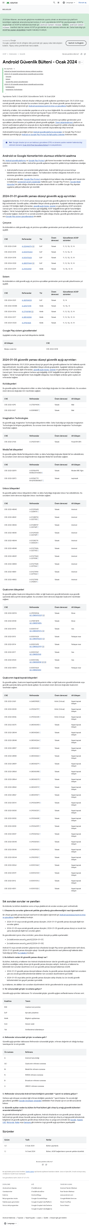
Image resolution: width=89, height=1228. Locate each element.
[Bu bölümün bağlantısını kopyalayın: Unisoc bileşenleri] (22, 488)
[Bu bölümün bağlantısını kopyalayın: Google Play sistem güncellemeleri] (39, 331)
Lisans (39, 1218)
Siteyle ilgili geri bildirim (58, 1218)
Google (73, 1120)
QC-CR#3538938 (35, 662)
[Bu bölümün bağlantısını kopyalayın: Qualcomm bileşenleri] (26, 589)
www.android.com (66, 1195)
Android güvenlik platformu (16, 161)
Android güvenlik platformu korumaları (47, 132)
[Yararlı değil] (84, 54)
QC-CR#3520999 (36, 647)
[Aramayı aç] (54, 2)
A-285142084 (27, 317)
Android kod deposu (10, 1188)
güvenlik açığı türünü (41, 206)
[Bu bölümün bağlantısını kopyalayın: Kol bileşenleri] (18, 384)
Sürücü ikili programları (10, 1205)
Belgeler (7, 9)
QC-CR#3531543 (35, 654)
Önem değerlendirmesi (64, 122)
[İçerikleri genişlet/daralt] (14, 68)
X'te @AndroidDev (37, 1191)
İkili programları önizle (10, 1198)
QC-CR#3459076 (36, 631)
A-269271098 (26, 306)
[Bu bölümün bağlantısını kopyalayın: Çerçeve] (13, 223)
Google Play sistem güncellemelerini (20, 216)
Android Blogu (36, 1195)
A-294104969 (26, 269)
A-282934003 (27, 300)
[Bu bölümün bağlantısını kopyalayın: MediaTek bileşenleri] (25, 450)
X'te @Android (36, 1188)
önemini (53, 206)
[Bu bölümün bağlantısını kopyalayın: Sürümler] (16, 1131)
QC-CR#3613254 (35, 670)
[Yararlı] (81, 54)
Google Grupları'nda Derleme (41, 1205)
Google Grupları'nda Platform (41, 1202)
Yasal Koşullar (30, 1218)
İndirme (5, 1195)
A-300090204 (27, 252)
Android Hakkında (9, 1218)
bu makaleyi (22, 953)
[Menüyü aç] (3, 2)
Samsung (27, 1122)
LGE (4, 1122)
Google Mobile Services (68, 1198)
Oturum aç (82, 3)
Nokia (17, 1122)
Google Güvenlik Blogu (39, 1198)
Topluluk (20, 1218)
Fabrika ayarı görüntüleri (11, 1202)
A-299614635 (26, 323)
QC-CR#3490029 (36, 615)
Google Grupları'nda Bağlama (41, 1209)
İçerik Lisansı (30, 1172)
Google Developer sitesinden (30, 1101)
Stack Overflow (65, 1202)
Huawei (80, 1120)
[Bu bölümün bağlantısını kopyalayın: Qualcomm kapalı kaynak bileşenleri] (39, 678)
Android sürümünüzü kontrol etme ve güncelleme (47, 106)
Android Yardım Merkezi (68, 1188)
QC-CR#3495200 (36, 639)
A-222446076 (27, 246)
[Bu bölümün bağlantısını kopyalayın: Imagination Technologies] (30, 418)
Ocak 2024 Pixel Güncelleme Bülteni (35, 145)
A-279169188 (26, 312)
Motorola (10, 1122)
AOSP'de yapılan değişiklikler (14, 30)
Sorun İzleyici (64, 1205)
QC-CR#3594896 (36, 623)
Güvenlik (22, 54)
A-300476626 (27, 258)
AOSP (4, 54)
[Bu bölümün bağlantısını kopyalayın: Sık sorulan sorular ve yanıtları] (42, 901)
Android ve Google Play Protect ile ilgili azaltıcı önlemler (43, 135)
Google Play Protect (37, 161)
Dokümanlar (13, 54)
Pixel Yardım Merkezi (67, 1191)
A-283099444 (27, 263)
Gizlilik (46, 1218)
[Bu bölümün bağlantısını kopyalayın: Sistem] (11, 277)
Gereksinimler (7, 1191)
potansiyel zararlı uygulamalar (29, 182)
